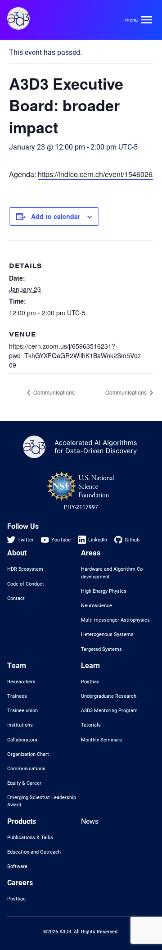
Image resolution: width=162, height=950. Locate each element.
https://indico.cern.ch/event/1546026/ (96, 174)
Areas (90, 552)
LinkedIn (97, 539)
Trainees (17, 696)
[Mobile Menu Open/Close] (138, 19)
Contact (16, 598)
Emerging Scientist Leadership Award (41, 801)
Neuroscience (96, 605)
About (17, 552)
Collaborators (22, 739)
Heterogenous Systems (107, 634)
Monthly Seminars (101, 739)
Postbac (90, 681)
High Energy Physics (103, 591)
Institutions (20, 725)
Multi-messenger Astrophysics (115, 620)
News (90, 821)
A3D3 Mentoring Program (109, 710)
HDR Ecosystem (25, 569)
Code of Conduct (25, 584)
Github (132, 539)
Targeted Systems (101, 649)
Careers (20, 882)
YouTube (61, 539)
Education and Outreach (34, 852)
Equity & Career (24, 783)
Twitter (26, 539)
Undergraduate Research (108, 696)
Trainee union (22, 710)
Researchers (21, 681)
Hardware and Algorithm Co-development (112, 572)
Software (17, 866)
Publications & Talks (30, 837)
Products (21, 821)
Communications (53, 392)
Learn (90, 665)
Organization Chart (28, 754)
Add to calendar (55, 216)
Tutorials (91, 725)
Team (16, 665)
